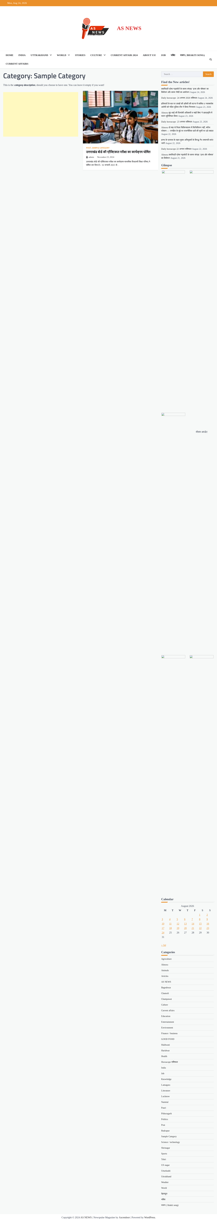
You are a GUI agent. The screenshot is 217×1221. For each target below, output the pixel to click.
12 (178, 923)
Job (163, 55)
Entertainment (167, 1022)
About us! (149, 55)
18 (170, 928)
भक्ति (173, 55)
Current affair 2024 (124, 55)
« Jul (163, 945)
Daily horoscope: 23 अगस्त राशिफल (176, 122)
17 (163, 928)
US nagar (165, 1165)
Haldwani (165, 1045)
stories (80, 55)
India (22, 55)
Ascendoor (124, 1217)
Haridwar (165, 1050)
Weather (165, 1182)
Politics (164, 1119)
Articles (164, 976)
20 (185, 928)
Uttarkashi (165, 1171)
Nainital (164, 1102)
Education (165, 1016)
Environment (167, 1027)
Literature (165, 1090)
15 (200, 923)
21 (193, 928)
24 (163, 932)
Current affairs (17, 64)
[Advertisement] (40, 114)
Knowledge (166, 1079)
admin (91, 157)
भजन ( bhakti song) (192, 55)
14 (193, 923)
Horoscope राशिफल (169, 1062)
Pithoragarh (166, 1113)
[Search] (210, 59)
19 (178, 928)
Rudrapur (165, 1131)
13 (185, 923)
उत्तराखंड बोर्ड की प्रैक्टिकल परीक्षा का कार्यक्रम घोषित (118, 152)
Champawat (166, 999)
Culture (96, 55)
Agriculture (166, 959)
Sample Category (100, 148)
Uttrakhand (39, 55)
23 (208, 928)
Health (164, 1056)
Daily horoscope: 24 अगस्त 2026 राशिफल (179, 98)
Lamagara (165, 1085)
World (61, 55)
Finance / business (169, 1033)
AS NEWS (129, 28)
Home (9, 55)
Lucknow (165, 1096)
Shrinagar (165, 1148)
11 (170, 923)
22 (200, 928)
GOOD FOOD (167, 1039)
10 (163, 923)
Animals (165, 970)
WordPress (149, 1217)
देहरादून (164, 1194)
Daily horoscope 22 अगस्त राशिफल (176, 149)
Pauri (163, 1108)
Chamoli (165, 993)
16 (208, 923)
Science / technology (170, 1142)
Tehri (163, 1159)
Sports (164, 1153)
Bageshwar (166, 987)
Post (88, 148)
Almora (164, 965)
